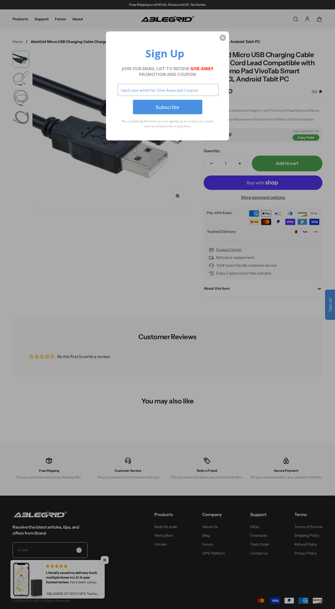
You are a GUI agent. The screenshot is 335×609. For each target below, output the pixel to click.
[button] (223, 38)
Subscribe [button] (167, 107)
